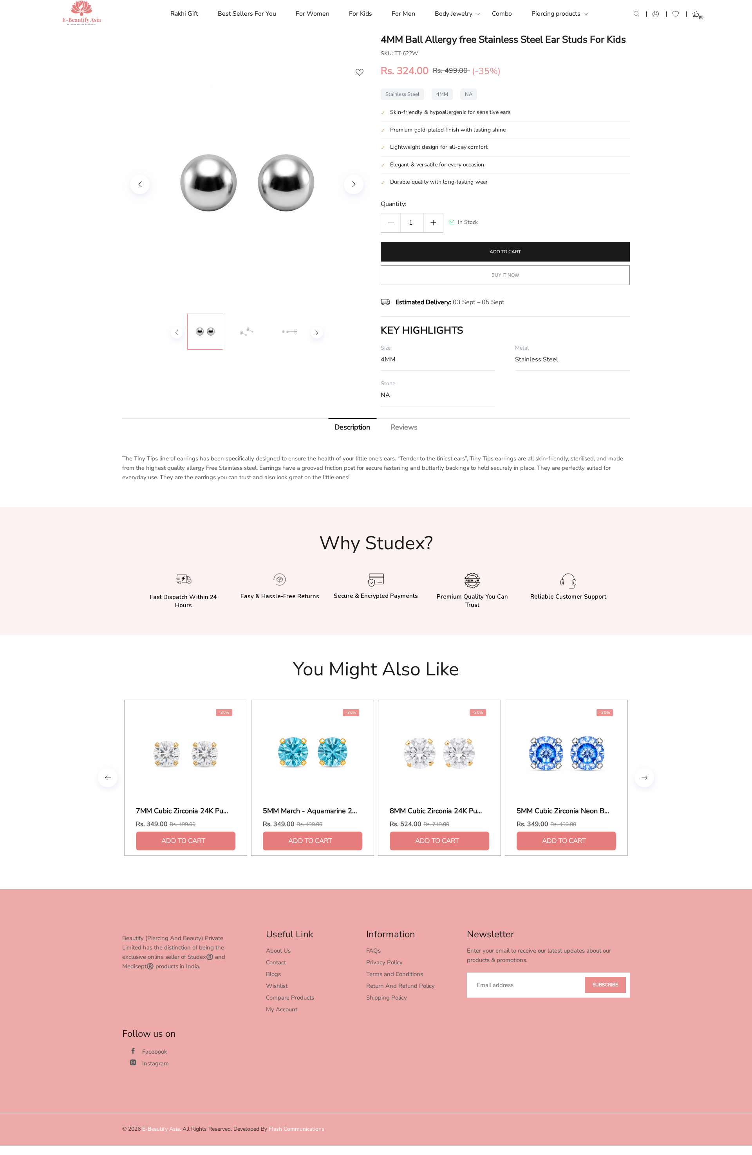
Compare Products (290, 998)
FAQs (373, 951)
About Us (278, 951)
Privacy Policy (384, 962)
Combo (502, 13)
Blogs (273, 974)
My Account (281, 1009)
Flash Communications (296, 1129)
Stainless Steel (402, 94)
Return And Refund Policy (400, 986)
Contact (276, 962)
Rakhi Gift (184, 13)
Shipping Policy (386, 998)
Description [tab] (352, 427)
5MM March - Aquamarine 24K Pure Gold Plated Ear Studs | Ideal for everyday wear (310, 811)
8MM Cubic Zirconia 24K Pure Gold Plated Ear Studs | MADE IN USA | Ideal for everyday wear (437, 811)
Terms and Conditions (394, 974)
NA (468, 94)
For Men (403, 13)
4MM (442, 94)
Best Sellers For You (247, 13)
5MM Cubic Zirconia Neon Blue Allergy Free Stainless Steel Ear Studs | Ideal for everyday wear (564, 811)
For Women (312, 13)
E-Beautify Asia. (161, 1129)
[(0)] (695, 14)
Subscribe (605, 985)
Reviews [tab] (404, 427)
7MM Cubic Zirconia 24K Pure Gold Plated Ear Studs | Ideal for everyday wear (183, 811)
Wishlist (276, 986)
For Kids (360, 13)
